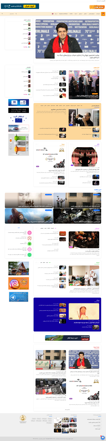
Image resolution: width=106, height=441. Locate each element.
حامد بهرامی (62, 169)
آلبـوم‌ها (52, 228)
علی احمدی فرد (23, 236)
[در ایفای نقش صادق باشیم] (96, 183)
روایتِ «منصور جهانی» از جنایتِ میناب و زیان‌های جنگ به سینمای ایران (78, 56)
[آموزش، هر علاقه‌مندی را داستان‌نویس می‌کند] (62, 96)
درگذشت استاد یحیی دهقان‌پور (58, 109)
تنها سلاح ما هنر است (54, 78)
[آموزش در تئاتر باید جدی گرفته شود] (96, 177)
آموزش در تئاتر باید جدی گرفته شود (86, 176)
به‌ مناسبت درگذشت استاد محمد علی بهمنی (50, 321)
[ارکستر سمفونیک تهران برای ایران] (62, 239)
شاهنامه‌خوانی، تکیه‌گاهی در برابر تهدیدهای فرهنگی (86, 289)
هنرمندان (38, 420)
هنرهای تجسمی (91, 13)
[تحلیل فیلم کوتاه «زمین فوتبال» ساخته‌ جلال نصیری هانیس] (77, 200)
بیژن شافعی (25, 38)
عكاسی (64, 105)
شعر (41, 262)
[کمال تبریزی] (29, 81)
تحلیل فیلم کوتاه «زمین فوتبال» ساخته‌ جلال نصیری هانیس (85, 206)
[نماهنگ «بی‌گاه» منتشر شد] (95, 327)
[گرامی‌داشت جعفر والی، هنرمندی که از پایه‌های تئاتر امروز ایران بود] (62, 90)
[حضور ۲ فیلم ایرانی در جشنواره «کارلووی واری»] (61, 177)
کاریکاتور (60, 105)
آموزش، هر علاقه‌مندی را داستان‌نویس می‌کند (50, 95)
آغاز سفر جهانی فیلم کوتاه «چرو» (57, 171)
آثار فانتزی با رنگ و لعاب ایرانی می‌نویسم (51, 273)
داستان (44, 262)
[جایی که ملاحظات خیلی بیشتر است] (62, 280)
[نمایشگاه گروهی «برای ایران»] (57, 425)
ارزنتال (25, 242)
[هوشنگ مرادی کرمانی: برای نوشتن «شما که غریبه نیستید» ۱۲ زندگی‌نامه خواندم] (62, 286)
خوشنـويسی (68, 105)
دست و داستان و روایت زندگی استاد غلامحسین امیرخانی (48, 310)
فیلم (33, 418)
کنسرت (45, 228)
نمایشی (85, 13)
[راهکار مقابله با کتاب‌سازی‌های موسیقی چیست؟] (62, 245)
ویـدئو (98, 300)
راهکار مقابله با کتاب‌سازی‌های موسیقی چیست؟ (50, 244)
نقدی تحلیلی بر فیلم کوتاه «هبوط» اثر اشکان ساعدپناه (87, 222)
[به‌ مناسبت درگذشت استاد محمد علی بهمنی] (62, 321)
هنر (50, 420)
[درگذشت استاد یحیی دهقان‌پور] (73, 430)
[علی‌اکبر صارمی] (29, 33)
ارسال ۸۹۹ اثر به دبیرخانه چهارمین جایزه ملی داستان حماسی (48, 267)
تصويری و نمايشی (96, 194)
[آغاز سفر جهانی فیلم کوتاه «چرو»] (57, 420)
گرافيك (57, 105)
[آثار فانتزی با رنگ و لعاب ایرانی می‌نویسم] (62, 273)
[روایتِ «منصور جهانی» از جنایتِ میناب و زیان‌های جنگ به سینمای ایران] (67, 39)
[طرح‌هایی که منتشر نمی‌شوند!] (95, 130)
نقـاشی (45, 105)
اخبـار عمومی (96, 67)
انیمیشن (78, 105)
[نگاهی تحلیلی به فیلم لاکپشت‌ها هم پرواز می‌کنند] (29, 216)
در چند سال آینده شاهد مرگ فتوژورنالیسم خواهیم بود (49, 128)
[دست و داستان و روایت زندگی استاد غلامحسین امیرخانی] (62, 310)
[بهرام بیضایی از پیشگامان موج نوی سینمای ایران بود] (61, 183)
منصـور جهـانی (96, 370)
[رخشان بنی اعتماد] (29, 72)
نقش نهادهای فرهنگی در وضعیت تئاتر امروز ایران (87, 169)
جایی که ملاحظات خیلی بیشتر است (52, 279)
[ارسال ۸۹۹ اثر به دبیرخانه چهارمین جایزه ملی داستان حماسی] (62, 268)
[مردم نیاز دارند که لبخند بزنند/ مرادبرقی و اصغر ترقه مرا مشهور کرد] (62, 72)
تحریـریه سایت (96, 167)
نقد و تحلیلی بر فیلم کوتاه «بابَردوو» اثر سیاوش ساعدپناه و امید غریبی (35, 206)
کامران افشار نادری (25, 43)
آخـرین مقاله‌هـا (97, 190)
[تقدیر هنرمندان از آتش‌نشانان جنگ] (84, 84)
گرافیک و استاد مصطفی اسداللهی (52, 315)
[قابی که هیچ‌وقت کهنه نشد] (95, 135)
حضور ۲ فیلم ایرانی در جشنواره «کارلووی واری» (49, 178)
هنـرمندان (98, 13)
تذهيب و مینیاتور (73, 105)
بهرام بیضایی (25, 76)
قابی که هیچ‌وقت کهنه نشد (87, 134)
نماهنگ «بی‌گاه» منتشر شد (87, 327)
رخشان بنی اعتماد (24, 72)
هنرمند (45, 420)
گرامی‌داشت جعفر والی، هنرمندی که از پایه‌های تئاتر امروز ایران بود (47, 90)
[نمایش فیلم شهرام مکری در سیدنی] (57, 430)
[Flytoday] (67, 338)
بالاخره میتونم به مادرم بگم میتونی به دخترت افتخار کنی (48, 305)
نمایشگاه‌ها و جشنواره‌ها (63, 13)
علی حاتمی (26, 90)
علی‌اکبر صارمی (25, 33)
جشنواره (44, 418)
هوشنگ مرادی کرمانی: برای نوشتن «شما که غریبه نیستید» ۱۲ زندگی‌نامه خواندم (48, 286)
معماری (48, 105)
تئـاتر (98, 144)
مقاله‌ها (71, 13)
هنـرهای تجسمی (95, 106)
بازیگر (49, 418)
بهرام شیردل (25, 29)
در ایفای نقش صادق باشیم (87, 182)
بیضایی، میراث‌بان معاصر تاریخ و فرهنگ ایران (50, 84)
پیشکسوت (49, 422)
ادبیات (76, 13)
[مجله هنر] (97, 7)
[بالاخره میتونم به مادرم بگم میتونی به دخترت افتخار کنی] (62, 305)
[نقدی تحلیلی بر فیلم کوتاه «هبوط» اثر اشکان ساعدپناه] (77, 216)
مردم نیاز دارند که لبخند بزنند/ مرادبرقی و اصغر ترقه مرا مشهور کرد (47, 72)
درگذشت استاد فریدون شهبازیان (52, 250)
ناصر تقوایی (26, 86)
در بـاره (56, 13)
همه (81, 105)
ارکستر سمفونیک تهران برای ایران (53, 239)
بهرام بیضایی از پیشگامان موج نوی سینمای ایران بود (48, 183)
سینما (39, 418)
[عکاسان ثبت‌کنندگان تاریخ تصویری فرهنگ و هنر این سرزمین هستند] (62, 136)
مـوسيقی (42, 228)
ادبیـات (97, 262)
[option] (53, 208)
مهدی (25, 231)
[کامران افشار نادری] (29, 43)
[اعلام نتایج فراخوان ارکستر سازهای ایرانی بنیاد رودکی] (62, 233)
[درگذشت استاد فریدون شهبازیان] (62, 251)
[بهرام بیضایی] (29, 76)
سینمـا (63, 144)
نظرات (19, 227)
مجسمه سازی (53, 105)
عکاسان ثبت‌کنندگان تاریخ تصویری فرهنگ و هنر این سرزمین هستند (48, 135)
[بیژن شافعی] (29, 38)
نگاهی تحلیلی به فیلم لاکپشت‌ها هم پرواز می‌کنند (39, 222)
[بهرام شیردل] (29, 29)
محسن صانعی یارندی (94, 97)
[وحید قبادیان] (29, 24)
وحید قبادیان (25, 24)
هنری (33, 420)
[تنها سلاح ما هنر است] (62, 78)
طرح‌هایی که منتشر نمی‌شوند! (86, 128)
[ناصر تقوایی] (29, 85)
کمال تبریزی (26, 81)
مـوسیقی (80, 13)
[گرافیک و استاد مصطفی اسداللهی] (62, 316)
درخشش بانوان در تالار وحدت (92, 251)
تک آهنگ (48, 228)
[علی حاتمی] (29, 90)
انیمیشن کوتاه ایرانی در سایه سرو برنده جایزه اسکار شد (86, 323)
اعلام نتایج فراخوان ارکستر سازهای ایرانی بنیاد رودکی (49, 233)
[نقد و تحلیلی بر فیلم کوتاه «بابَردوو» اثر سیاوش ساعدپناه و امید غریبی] (29, 200)
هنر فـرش (42, 105)
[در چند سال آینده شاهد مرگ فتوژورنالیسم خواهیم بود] (62, 130)
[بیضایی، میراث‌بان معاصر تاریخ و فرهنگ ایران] (62, 85)
